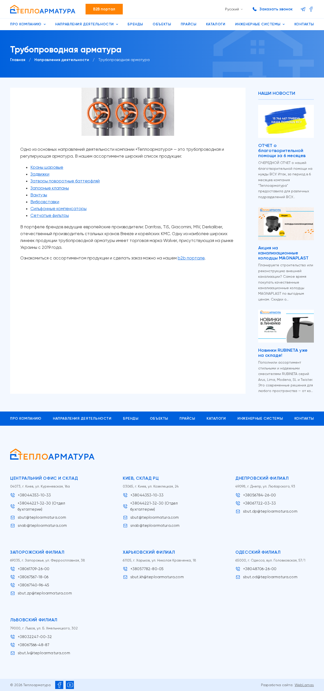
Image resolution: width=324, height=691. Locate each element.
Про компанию (26, 24)
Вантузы (38, 194)
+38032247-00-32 (35, 636)
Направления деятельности (84, 24)
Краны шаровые (46, 167)
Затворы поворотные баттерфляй (65, 180)
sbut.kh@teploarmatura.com (157, 577)
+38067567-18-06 (33, 577)
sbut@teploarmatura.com (42, 517)
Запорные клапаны (49, 188)
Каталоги (215, 24)
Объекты (162, 24)
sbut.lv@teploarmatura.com (44, 653)
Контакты (304, 24)
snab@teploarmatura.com (42, 525)
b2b (182, 257)
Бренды (135, 24)
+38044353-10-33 (34, 495)
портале (196, 257)
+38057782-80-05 (147, 569)
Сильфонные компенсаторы (58, 208)
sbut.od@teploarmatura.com (270, 577)
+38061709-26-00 (33, 569)
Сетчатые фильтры (49, 215)
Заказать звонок (276, 9)
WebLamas (304, 685)
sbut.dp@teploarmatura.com (270, 511)
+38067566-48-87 (33, 645)
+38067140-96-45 (33, 585)
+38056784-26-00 (259, 495)
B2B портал (104, 9)
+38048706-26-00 (259, 569)
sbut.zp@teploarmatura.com (45, 593)
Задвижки (39, 174)
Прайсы (188, 24)
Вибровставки (44, 201)
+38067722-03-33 (259, 503)
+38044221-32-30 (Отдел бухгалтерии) (41, 506)
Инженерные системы (257, 24)
